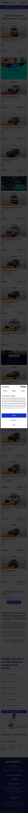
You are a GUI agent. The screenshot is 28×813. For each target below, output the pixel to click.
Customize (13, 420)
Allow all (14, 415)
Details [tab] (14, 390)
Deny (14, 424)
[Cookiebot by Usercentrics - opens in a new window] (20, 387)
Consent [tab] (5, 390)
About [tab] (23, 390)
